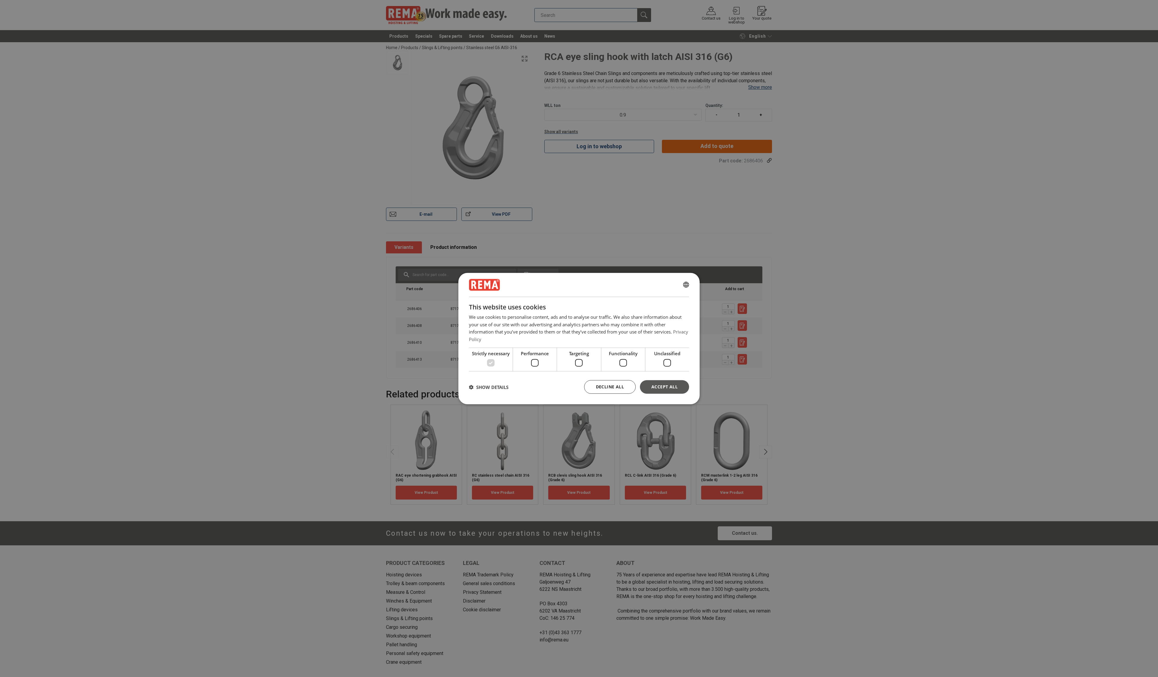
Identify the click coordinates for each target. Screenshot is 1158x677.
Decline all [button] (610, 387)
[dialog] (579, 338)
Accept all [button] (664, 387)
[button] (488, 387)
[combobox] (686, 285)
